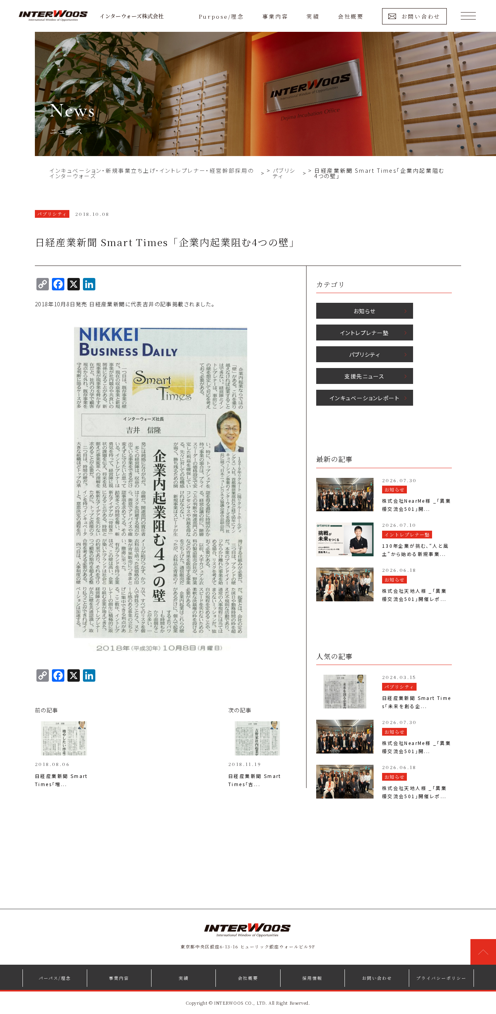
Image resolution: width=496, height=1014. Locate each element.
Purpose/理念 (221, 16)
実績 (313, 16)
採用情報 (312, 978)
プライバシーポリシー (441, 978)
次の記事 (240, 710)
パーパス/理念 (55, 978)
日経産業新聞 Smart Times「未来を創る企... (416, 702)
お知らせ (364, 311)
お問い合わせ (421, 16)
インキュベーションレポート (365, 398)
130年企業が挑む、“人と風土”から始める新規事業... (415, 549)
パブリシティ (364, 354)
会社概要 (350, 16)
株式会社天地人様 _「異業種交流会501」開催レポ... (414, 594)
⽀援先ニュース (364, 376)
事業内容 (275, 16)
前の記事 (47, 710)
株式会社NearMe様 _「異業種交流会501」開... (416, 504)
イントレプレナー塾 (364, 333)
